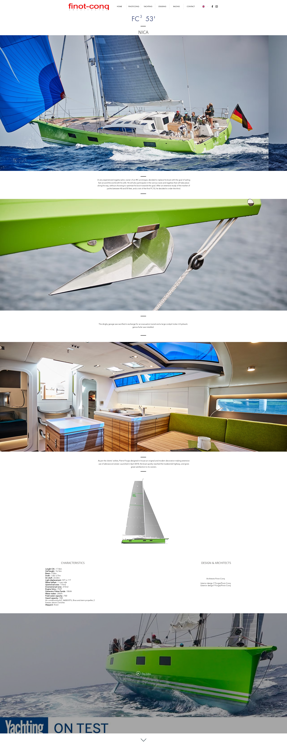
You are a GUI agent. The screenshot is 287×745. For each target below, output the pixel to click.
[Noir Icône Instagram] (216, 6)
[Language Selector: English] (205, 6)
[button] (143, 103)
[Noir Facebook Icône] (212, 6)
